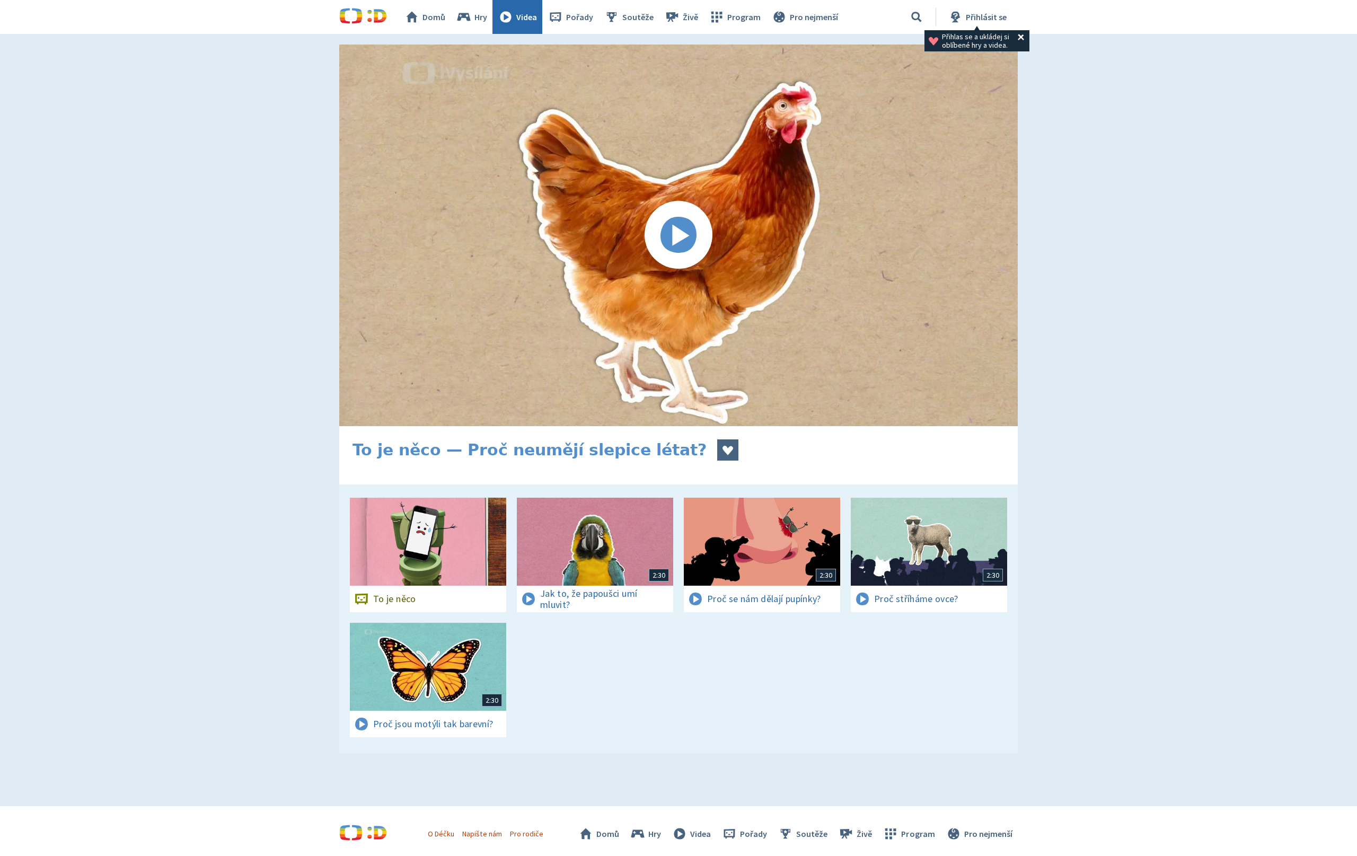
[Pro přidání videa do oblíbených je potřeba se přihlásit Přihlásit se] (727, 450)
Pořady (579, 17)
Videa (526, 17)
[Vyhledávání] (916, 17)
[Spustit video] (678, 235)
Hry (480, 17)
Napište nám (481, 834)
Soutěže (638, 17)
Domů (433, 17)
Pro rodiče (526, 834)
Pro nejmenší (814, 17)
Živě (690, 17)
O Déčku (441, 834)
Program (744, 17)
